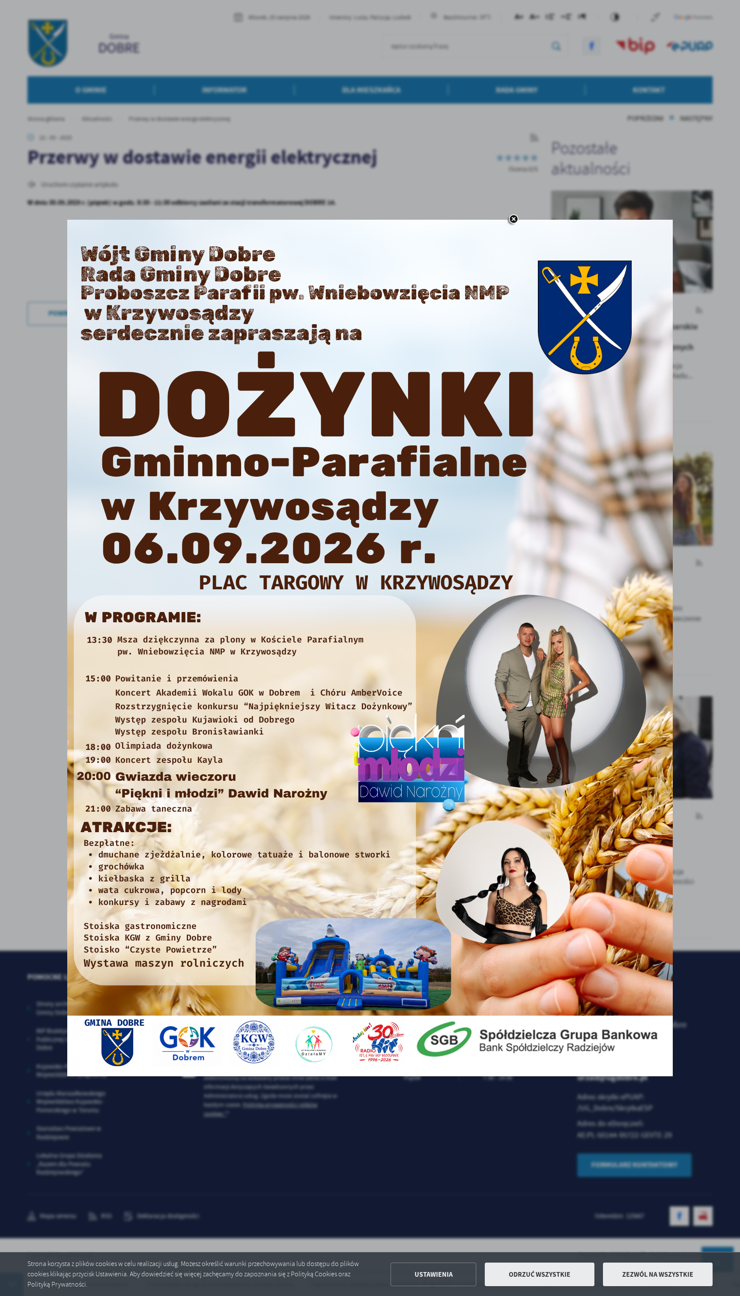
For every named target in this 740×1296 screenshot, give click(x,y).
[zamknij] (513, 219)
